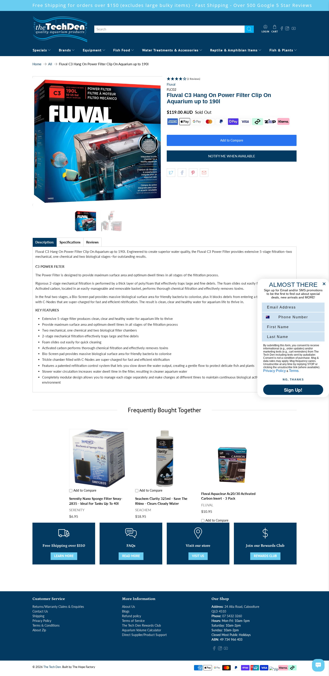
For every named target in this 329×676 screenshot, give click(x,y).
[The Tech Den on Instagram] (287, 29)
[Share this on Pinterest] (193, 172)
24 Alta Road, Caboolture (241, 606)
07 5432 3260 (232, 616)
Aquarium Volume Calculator (141, 630)
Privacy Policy (41, 621)
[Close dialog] (324, 284)
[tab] (44, 242)
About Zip (39, 630)
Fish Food (121, 50)
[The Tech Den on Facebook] (282, 29)
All (50, 64)
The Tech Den (52, 667)
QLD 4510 (219, 611)
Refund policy (131, 616)
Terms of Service (133, 621)
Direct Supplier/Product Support (144, 635)
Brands (65, 50)
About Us (128, 606)
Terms (294, 371)
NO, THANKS (293, 379)
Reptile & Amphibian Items (234, 50)
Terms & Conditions (46, 625)
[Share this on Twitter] (171, 172)
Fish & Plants (281, 50)
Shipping (38, 616)
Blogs (125, 611)
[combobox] (169, 29)
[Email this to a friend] (204, 172)
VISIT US (198, 556)
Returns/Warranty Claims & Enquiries (58, 606)
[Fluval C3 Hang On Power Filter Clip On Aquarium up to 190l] (97, 141)
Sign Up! (293, 390)
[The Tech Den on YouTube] (294, 29)
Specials (40, 50)
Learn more (64, 556)
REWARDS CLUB (265, 556)
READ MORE (131, 556)
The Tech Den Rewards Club (141, 625)
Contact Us (40, 611)
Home (36, 64)
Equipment (92, 50)
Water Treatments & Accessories (170, 50)
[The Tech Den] (60, 29)
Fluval (171, 84)
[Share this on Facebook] (182, 172)
